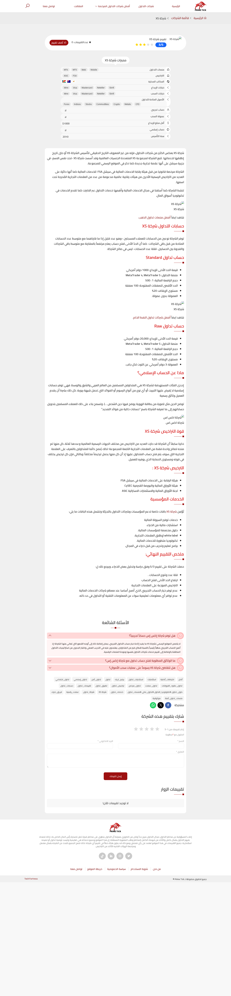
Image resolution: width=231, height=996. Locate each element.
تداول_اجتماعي (62, 679)
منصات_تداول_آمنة (173, 698)
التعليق (180, 752)
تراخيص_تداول (118, 686)
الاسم (180, 741)
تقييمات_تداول (84, 686)
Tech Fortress (31, 879)
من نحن (157, 869)
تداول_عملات (151, 686)
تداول (107, 679)
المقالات (78, 6)
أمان (180, 679)
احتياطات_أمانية (167, 679)
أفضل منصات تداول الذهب (155, 217)
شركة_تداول (88, 692)
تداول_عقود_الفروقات (172, 686)
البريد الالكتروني (105, 741)
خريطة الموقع (94, 869)
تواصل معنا (49, 6)
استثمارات (152, 679)
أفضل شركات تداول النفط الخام (152, 317)
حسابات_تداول (66, 686)
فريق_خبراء (57, 692)
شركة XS (171, 511)
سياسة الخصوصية (116, 869)
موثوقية (157, 698)
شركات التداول (146, 6)
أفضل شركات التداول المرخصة (114, 6)
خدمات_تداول (117, 692)
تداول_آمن (96, 679)
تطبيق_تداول (101, 686)
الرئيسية (176, 6)
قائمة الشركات (180, 18)
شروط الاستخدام (139, 869)
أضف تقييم (58, 42)
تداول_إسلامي (80, 679)
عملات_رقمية (72, 692)
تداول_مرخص (135, 686)
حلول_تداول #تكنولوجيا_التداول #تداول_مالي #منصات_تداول (155, 692)
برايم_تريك (119, 679)
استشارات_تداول (136, 679)
